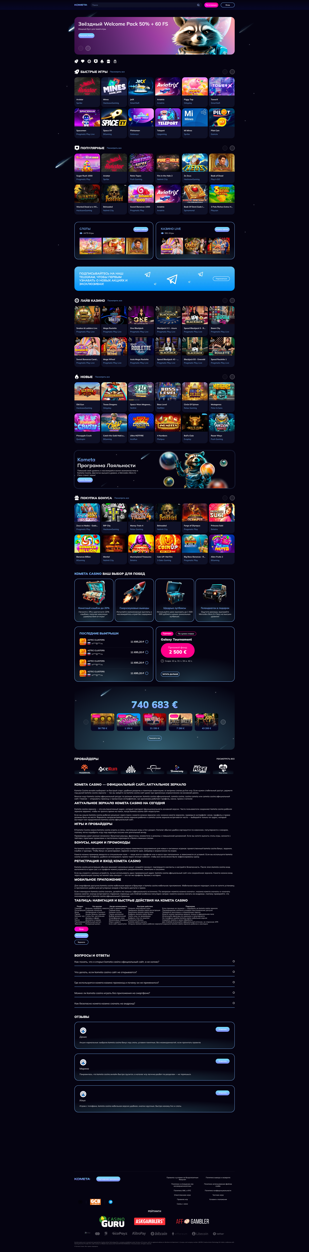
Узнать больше (85, 480)
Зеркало (81, 942)
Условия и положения (218, 1199)
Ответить (223, 1029)
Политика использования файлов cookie (218, 1185)
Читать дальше (170, 674)
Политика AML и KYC (182, 1191)
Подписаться (221, 279)
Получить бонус (86, 36)
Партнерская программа (108, 1179)
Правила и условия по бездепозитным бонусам (182, 1179)
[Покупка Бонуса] (108, 61)
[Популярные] (96, 61)
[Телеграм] (111, 1202)
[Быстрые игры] (76, 61)
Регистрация (211, 5)
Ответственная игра (182, 1195)
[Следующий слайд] (88, 48)
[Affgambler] (192, 1221)
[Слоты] (83, 61)
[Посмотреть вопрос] (234, 961)
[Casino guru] (111, 1221)
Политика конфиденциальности (218, 1191)
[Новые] (102, 61)
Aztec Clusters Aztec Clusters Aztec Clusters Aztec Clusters (105, 640)
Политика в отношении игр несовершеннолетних (182, 1185)
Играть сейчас (141, 229)
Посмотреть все (117, 72)
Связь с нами (182, 1204)
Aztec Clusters (96, 650)
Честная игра (218, 1195)
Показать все (154, 738)
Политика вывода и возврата (218, 1178)
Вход (228, 5)
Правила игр (182, 1199)
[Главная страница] (81, 5)
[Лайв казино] (89, 61)
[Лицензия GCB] (95, 1202)
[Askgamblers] (149, 1221)
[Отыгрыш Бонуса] (115, 61)
